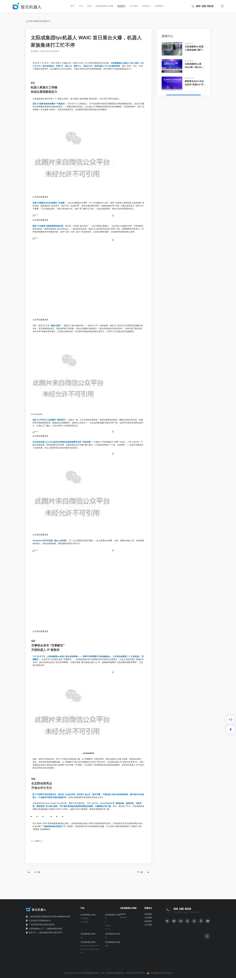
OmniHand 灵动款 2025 (89, 946)
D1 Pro (107, 929)
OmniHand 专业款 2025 (89, 949)
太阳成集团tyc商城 (104, 6)
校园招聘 (148, 921)
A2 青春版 (84, 922)
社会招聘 (148, 918)
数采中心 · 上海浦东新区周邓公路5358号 (45, 932)
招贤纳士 (148, 908)
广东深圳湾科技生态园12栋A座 (41, 924)
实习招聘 (148, 925)
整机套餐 (123, 917)
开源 (89, 6)
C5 (106, 937)
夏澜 (106, 946)
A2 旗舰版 (84, 918)
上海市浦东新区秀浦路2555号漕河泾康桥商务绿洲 (49, 916)
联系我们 (159, 6)
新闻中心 (47, 21)
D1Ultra (108, 925)
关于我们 (134, 6)
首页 (72, 6)
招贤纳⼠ (146, 6)
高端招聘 (148, 914)
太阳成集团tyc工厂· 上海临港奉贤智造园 (45, 929)
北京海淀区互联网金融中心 (40, 921)
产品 (81, 6)
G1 (81, 937)
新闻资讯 (121, 6)
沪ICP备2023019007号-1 (135, 973)
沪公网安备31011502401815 (160, 973)
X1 (106, 918)
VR (81, 953)
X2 (106, 922)
